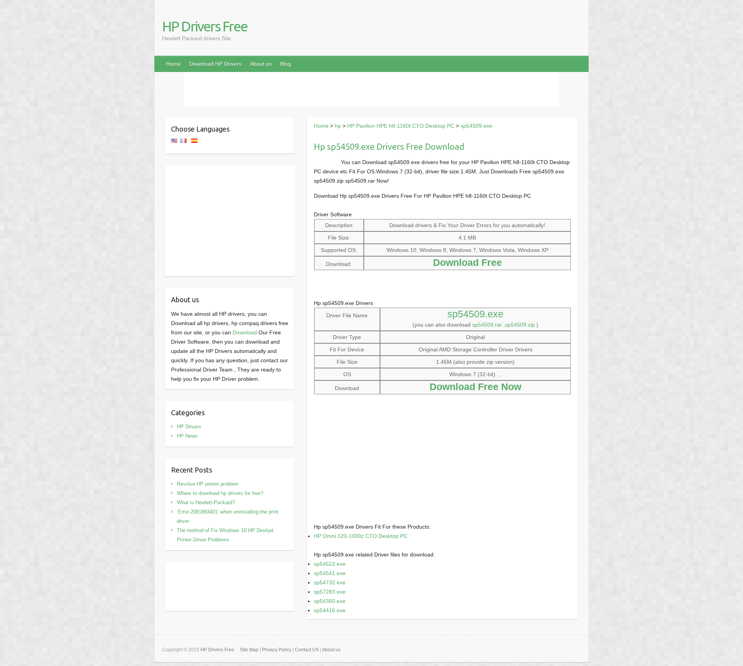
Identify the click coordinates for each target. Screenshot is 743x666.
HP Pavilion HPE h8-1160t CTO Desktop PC (400, 126)
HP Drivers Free (204, 26)
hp (338, 126)
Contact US (307, 649)
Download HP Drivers (215, 64)
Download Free (467, 262)
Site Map (249, 649)
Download (245, 332)
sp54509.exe (476, 126)
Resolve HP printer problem (207, 484)
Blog (285, 64)
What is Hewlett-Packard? (206, 502)
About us (261, 64)
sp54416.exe (330, 610)
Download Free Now (475, 386)
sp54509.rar (487, 325)
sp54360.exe (330, 601)
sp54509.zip (520, 325)
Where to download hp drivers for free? (220, 493)
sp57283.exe (330, 592)
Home (173, 64)
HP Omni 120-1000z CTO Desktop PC (360, 536)
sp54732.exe (330, 582)
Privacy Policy (276, 649)
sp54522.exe (330, 564)
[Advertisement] (371, 89)
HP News (187, 436)
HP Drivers (189, 427)
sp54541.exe (330, 573)
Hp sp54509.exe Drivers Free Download (389, 146)
